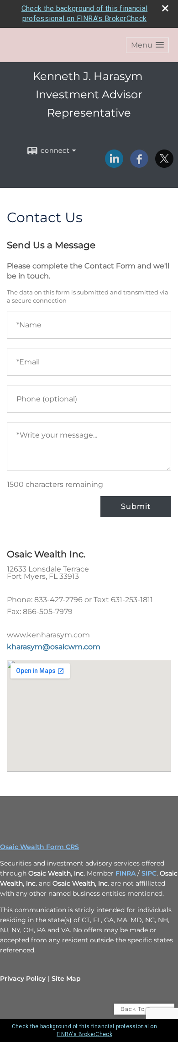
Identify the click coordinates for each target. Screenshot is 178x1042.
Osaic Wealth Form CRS (39, 847)
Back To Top (139, 1008)
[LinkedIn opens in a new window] (114, 164)
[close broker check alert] (165, 8)
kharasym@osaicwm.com (53, 646)
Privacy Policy (23, 978)
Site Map (66, 978)
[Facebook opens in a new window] (139, 164)
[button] (147, 45)
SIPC (149, 873)
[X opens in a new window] (164, 164)
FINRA (125, 873)
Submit (136, 506)
